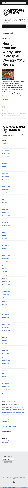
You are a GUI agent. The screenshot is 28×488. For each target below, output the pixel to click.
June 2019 (4, 301)
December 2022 (6, 183)
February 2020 (5, 275)
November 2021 (6, 219)
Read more (5, 99)
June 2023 (4, 166)
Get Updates (8, 456)
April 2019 (4, 307)
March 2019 (5, 311)
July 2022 (4, 199)
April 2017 (4, 380)
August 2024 (5, 143)
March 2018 (5, 350)
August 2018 (5, 334)
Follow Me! (5, 442)
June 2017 (4, 376)
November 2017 (6, 363)
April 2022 (4, 206)
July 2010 (4, 393)
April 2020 (4, 271)
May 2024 (4, 147)
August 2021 (5, 229)
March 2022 (5, 209)
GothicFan (5, 412)
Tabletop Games (15, 111)
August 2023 (5, 163)
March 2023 (5, 173)
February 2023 (5, 176)
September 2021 (6, 225)
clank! (17, 113)
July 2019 (4, 298)
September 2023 (6, 160)
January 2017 (5, 386)
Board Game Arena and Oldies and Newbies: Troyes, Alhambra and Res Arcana (13, 414)
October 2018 (5, 327)
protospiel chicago (6, 115)
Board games (7, 111)
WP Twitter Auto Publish (8, 487)
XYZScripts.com (22, 487)
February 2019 (5, 314)
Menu (6, 26)
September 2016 (6, 389)
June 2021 (4, 235)
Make (7, 477)
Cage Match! (10, 419)
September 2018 (6, 330)
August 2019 (5, 294)
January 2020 (5, 278)
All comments (5, 421)
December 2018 (6, 321)
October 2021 (5, 222)
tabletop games (16, 115)
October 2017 (5, 366)
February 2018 (5, 353)
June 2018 (4, 340)
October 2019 (5, 288)
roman (9, 107)
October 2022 (5, 189)
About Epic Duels (11, 401)
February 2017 (5, 383)
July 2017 (4, 373)
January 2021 (5, 248)
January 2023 (5, 179)
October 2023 (5, 156)
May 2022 (4, 202)
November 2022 (6, 186)
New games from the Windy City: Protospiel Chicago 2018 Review (13, 54)
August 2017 (5, 370)
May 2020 (4, 268)
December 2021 (6, 215)
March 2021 (5, 242)
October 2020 (5, 258)
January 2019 (5, 317)
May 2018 (4, 343)
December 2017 (6, 360)
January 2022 (5, 212)
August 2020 (5, 261)
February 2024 (5, 150)
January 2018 (5, 357)
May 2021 (4, 238)
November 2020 (6, 255)
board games (7, 113)
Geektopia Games (6, 431)
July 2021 (4, 232)
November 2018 (6, 324)
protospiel (22, 113)
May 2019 (4, 304)
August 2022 (5, 196)
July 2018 (4, 337)
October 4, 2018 (6, 38)
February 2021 (5, 245)
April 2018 (4, 347)
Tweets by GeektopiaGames (9, 426)
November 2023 (6, 153)
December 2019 (6, 281)
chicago (13, 113)
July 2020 (4, 265)
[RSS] (14, 482)
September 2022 (6, 193)
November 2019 (6, 284)
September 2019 (6, 291)
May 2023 (4, 170)
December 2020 (6, 252)
